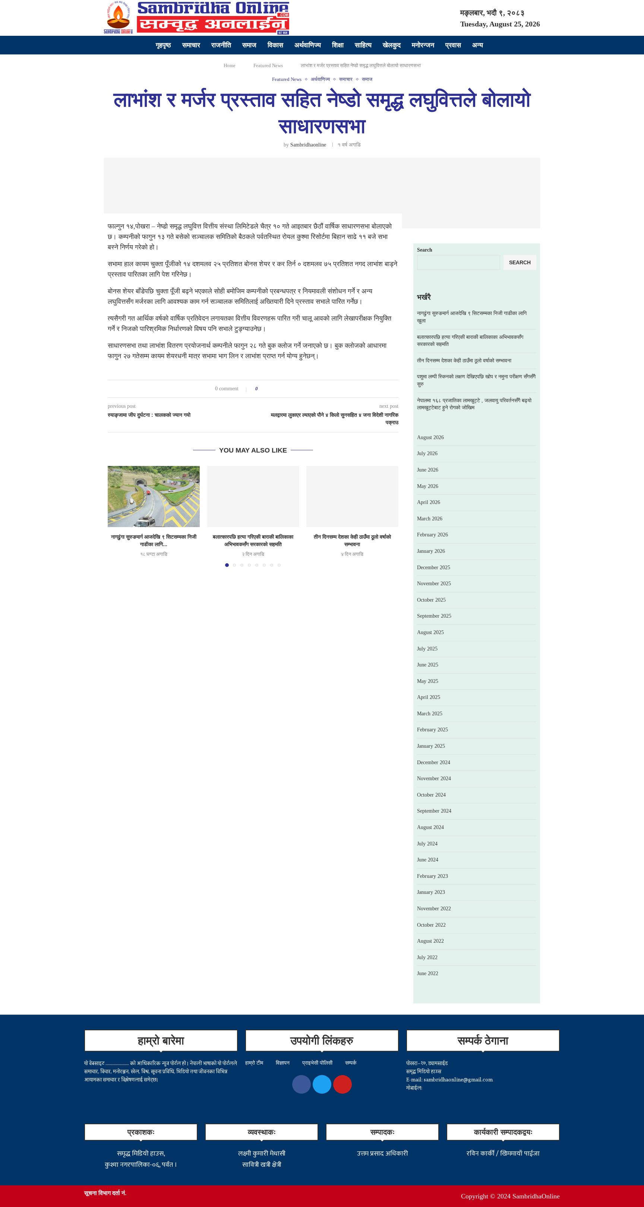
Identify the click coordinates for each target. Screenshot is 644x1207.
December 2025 (433, 567)
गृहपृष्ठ (163, 45)
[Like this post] (262, 389)
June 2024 (427, 860)
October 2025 (431, 600)
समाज (249, 45)
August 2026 (430, 437)
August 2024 (430, 827)
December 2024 (433, 762)
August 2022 (430, 941)
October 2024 (431, 795)
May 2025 (427, 681)
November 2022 (434, 908)
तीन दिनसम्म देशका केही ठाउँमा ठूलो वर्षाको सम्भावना (464, 360)
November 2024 (434, 778)
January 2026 (431, 551)
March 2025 (429, 713)
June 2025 (427, 665)
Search (424, 250)
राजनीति (221, 45)
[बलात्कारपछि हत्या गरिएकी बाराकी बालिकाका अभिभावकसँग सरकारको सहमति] (253, 496)
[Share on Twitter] (277, 389)
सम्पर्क (350, 1063)
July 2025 (427, 649)
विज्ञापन (283, 1063)
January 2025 (431, 746)
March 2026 (429, 518)
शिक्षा (338, 45)
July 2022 (427, 957)
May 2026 (427, 486)
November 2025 (434, 583)
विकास (275, 45)
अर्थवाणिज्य (307, 45)
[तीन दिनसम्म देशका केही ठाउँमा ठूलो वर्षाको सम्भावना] (352, 496)
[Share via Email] (292, 389)
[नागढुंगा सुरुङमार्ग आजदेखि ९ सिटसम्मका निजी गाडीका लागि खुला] (154, 496)
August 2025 (430, 632)
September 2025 (434, 616)
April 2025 (428, 697)
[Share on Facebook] (270, 389)
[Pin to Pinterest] (284, 389)
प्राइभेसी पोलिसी (317, 1063)
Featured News (268, 65)
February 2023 (432, 876)
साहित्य (363, 45)
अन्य (477, 45)
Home (230, 65)
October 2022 (431, 925)
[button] (117, 516)
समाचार (191, 45)
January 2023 (431, 892)
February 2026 (432, 535)
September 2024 (434, 811)
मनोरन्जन (423, 45)
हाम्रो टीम (254, 1063)
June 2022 (427, 973)
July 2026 (427, 453)
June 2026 (427, 470)
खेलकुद (392, 45)
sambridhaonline (308, 145)
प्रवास (453, 45)
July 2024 (427, 844)
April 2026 (428, 502)
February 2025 (432, 729)
